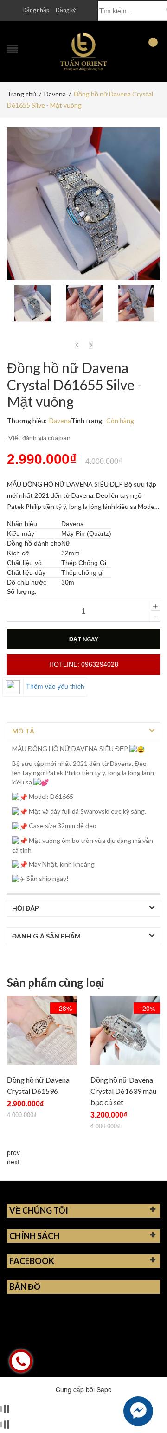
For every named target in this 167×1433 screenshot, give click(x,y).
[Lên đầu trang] (148, 1405)
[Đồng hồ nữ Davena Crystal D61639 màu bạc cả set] (125, 1030)
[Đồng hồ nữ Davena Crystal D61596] (42, 1030)
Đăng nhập (35, 9)
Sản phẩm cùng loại (55, 983)
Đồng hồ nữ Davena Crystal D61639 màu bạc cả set (123, 1090)
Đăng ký (66, 9)
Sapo (104, 1389)
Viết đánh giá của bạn (39, 438)
